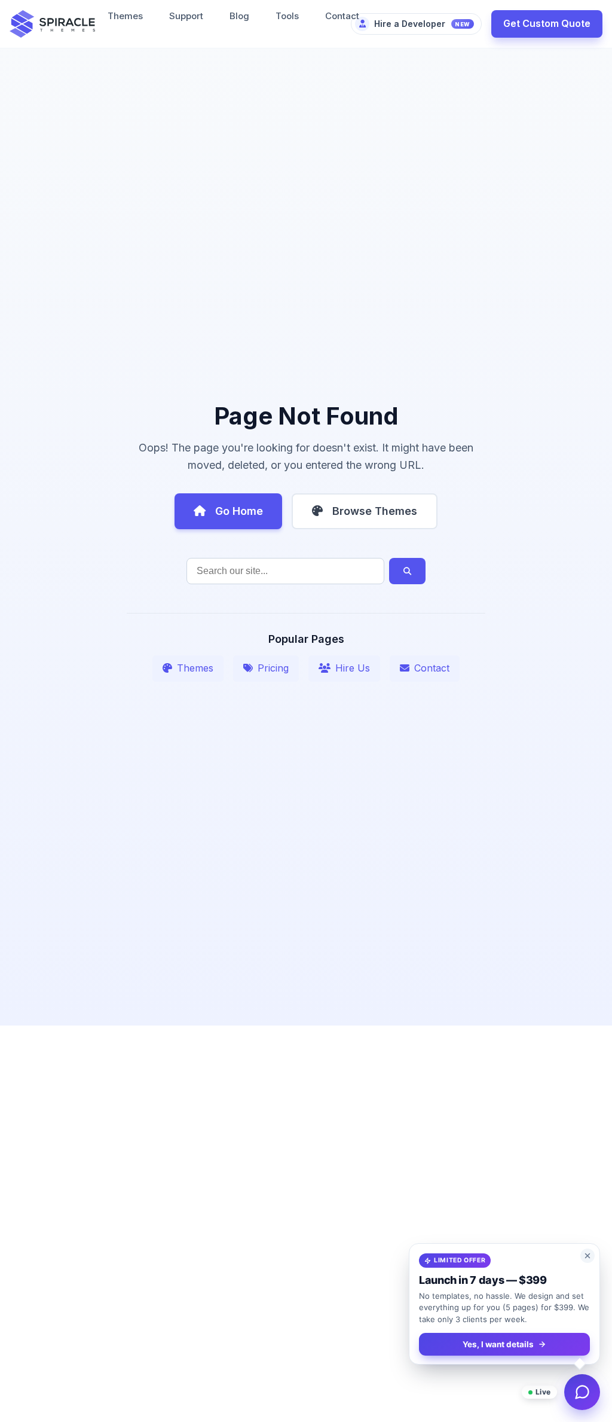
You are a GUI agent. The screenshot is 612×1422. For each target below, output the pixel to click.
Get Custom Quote (546, 23)
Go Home (239, 511)
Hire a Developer (422, 24)
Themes (125, 16)
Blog (239, 16)
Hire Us (352, 668)
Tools (287, 16)
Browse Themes (374, 511)
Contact (342, 16)
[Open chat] (582, 1392)
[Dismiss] (587, 1256)
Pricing (273, 668)
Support (186, 16)
